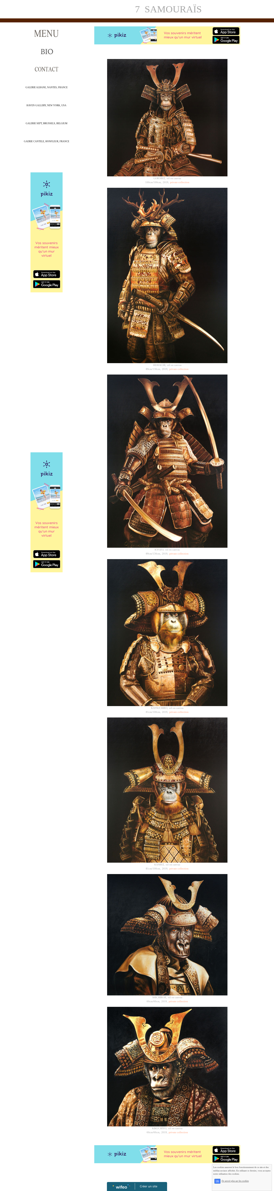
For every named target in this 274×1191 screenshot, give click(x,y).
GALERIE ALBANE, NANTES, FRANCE (46, 87)
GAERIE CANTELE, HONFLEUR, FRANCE (46, 141)
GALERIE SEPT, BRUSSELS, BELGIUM (46, 123)
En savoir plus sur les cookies (235, 1181)
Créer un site (148, 1186)
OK (217, 1181)
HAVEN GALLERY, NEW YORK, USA (46, 105)
